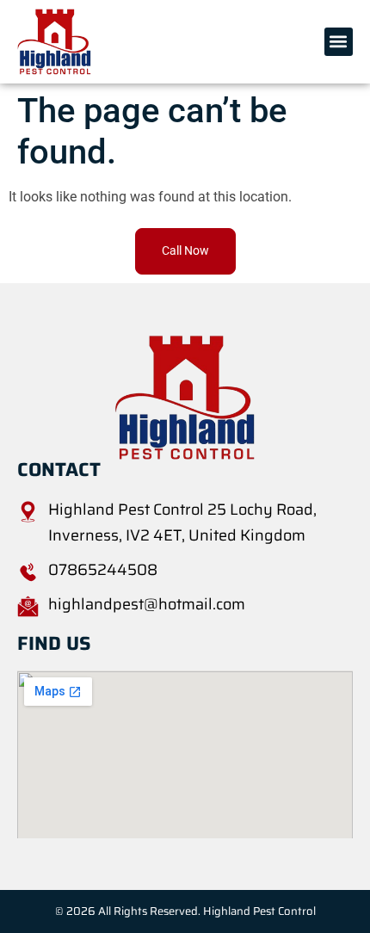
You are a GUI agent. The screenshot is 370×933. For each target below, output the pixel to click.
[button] (338, 42)
